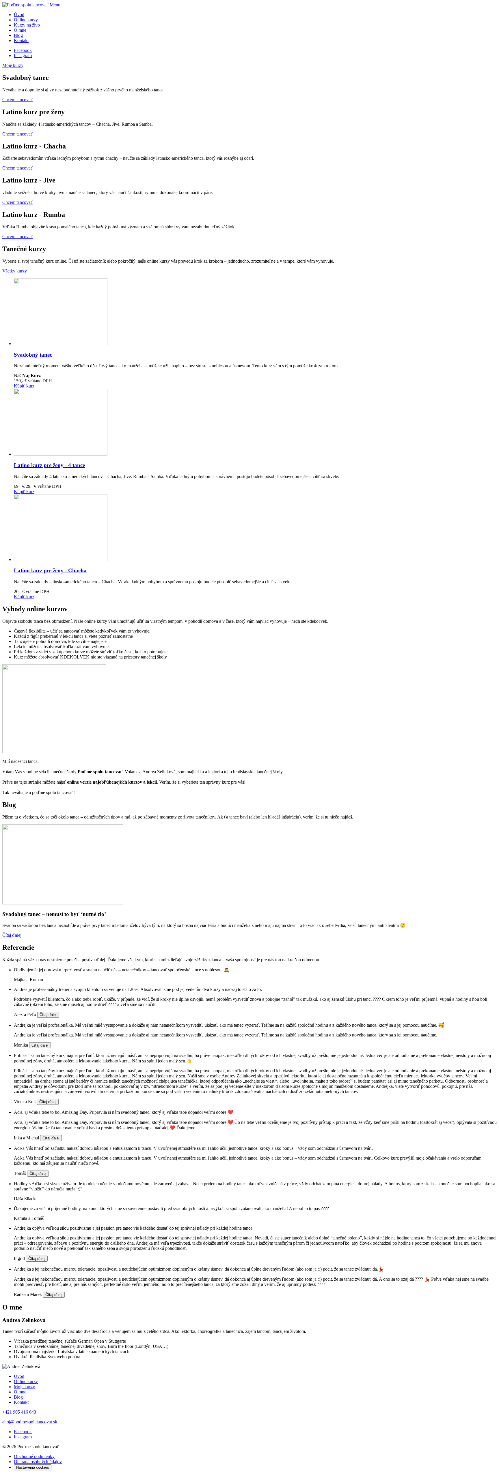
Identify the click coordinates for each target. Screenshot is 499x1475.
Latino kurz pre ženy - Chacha (50, 570)
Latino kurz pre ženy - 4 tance (49, 465)
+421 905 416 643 (19, 1412)
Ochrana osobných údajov (38, 1461)
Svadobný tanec (33, 355)
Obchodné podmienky (34, 1456)
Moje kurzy (12, 65)
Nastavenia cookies (32, 1467)
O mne (20, 30)
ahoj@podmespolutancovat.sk (29, 1421)
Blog (18, 35)
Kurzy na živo (27, 24)
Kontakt (21, 40)
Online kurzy (26, 19)
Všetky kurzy (14, 270)
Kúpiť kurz (24, 385)
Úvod (19, 14)
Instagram (23, 55)
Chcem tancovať (17, 99)
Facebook (23, 50)
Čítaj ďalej (11, 935)
